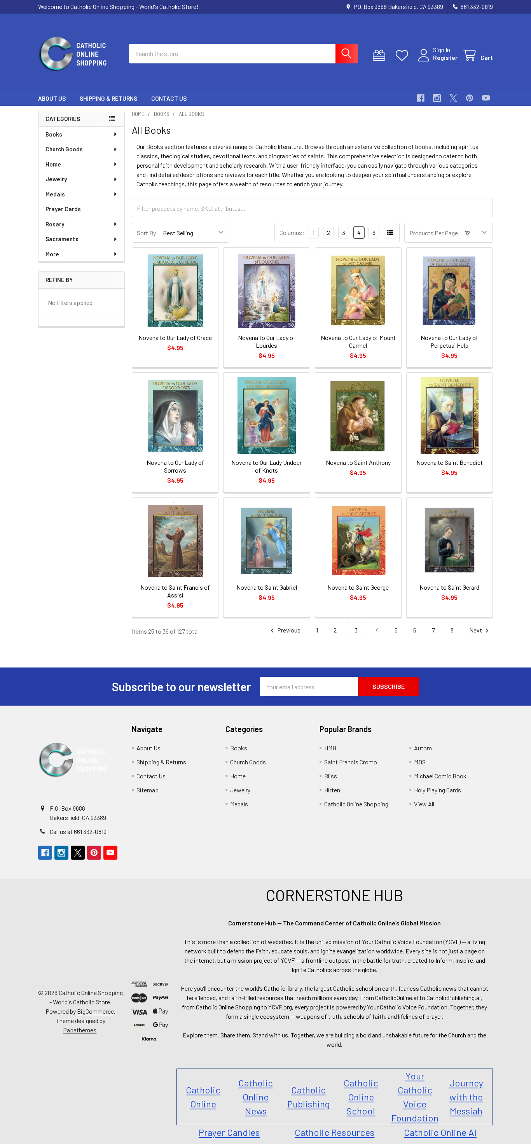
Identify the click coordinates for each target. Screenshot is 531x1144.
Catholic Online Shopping (356, 804)
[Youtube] (486, 98)
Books (53, 134)
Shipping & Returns (108, 98)
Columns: (291, 232)
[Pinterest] (470, 98)
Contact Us (169, 98)
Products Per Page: (434, 233)
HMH (330, 748)
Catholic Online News (255, 1096)
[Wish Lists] (404, 55)
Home (53, 164)
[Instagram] (437, 98)
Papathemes (79, 1030)
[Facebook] (421, 98)
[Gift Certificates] (381, 55)
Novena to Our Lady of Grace (175, 337)
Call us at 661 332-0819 (78, 831)
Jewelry (56, 178)
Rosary (54, 224)
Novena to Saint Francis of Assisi (175, 591)
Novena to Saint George (358, 587)
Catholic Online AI (440, 1132)
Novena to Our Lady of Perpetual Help (449, 341)
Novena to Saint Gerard (449, 587)
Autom (423, 748)
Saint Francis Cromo (350, 762)
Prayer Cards (63, 208)
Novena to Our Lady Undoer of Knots (266, 466)
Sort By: (147, 233)
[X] (453, 98)
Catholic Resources (334, 1132)
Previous (288, 630)
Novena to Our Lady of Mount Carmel (358, 341)
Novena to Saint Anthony (358, 462)
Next (476, 630)
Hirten (332, 790)
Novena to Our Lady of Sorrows (175, 466)
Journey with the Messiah (466, 1096)
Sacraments (62, 238)
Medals (55, 194)
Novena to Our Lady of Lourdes (266, 341)
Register (445, 57)
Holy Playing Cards (437, 790)
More (52, 254)
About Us (52, 98)
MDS (420, 762)
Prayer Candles (229, 1132)
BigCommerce (95, 1011)
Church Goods (64, 148)
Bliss (330, 776)
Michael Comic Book (440, 776)
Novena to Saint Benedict (449, 462)
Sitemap (147, 790)
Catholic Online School (361, 1096)
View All (424, 804)
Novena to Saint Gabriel (266, 587)
